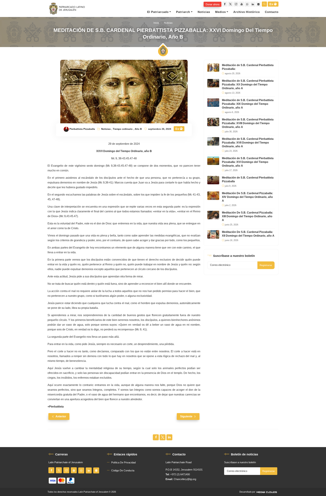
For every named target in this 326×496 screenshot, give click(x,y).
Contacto (271, 12)
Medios (220, 12)
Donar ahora (212, 4)
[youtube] (241, 4)
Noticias (204, 12)
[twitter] (230, 4)
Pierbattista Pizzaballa (82, 129)
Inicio (156, 22)
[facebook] (224, 4)
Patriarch (183, 12)
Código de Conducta (122, 470)
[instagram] (236, 4)
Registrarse (266, 265)
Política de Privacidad (123, 462)
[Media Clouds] (267, 492)
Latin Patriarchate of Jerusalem (93, 492)
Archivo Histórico (246, 12)
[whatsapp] (247, 4)
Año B (138, 129)
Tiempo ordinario (123, 129)
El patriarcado (158, 12)
